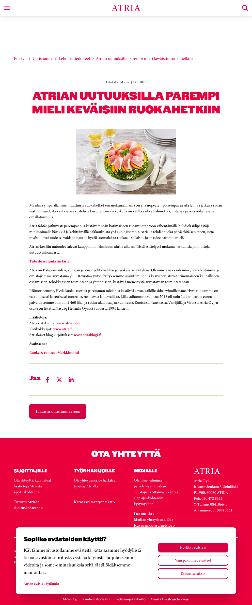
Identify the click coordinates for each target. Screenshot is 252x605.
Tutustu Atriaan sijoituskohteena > (28, 504)
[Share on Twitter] (59, 380)
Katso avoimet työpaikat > (94, 502)
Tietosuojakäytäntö (130, 599)
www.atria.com (68, 323)
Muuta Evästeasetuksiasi (169, 599)
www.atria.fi (63, 329)
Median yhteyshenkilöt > (154, 519)
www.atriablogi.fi (87, 335)
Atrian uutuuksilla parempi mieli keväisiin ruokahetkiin (144, 58)
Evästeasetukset (193, 573)
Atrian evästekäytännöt (41, 583)
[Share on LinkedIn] (71, 380)
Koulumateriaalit (96, 599)
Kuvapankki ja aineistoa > (154, 525)
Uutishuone (42, 58)
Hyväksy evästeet (193, 547)
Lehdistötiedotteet (74, 58)
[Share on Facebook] (47, 380)
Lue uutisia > (144, 513)
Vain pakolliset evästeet (193, 560)
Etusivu (20, 58)
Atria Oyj (70, 599)
